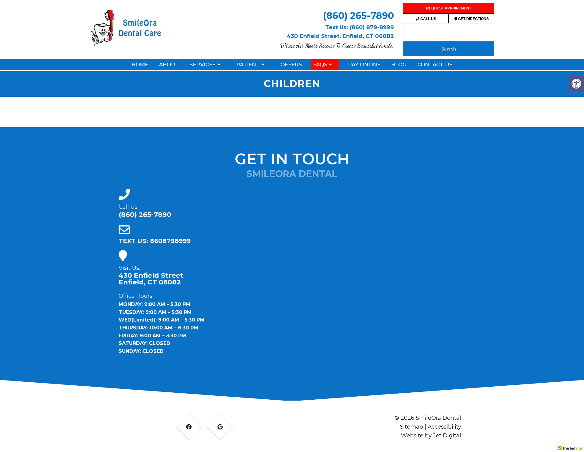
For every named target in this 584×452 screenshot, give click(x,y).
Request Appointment (448, 8)
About (169, 64)
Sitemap (411, 426)
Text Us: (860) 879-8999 (359, 27)
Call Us (427, 19)
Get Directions (473, 19)
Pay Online (364, 64)
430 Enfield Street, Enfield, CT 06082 (340, 36)
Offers (291, 64)
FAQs (320, 64)
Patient (248, 64)
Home (139, 64)
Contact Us (435, 64)
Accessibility (444, 426)
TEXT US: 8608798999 (155, 241)
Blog (398, 64)
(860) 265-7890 (358, 15)
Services (202, 64)
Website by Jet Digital (431, 435)
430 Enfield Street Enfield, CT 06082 (151, 279)
